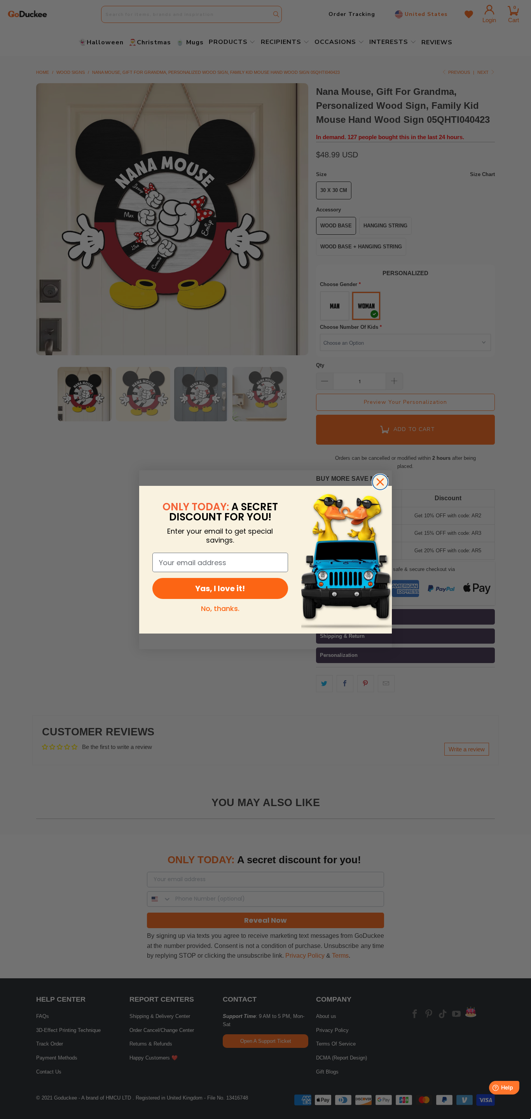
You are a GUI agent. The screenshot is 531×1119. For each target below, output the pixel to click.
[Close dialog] (380, 482)
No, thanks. (220, 608)
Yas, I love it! (220, 588)
